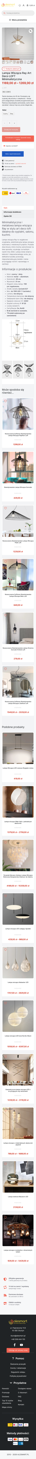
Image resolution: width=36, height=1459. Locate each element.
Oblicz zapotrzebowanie (12, 154)
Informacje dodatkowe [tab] (12, 212)
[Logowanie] (24, 5)
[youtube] (21, 1345)
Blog (20, 1401)
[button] (30, 31)
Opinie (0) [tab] (8, 216)
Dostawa (5, 1397)
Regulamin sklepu (18, 1372)
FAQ (19, 1397)
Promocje (6, 1393)
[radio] (5, 113)
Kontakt (21, 1405)
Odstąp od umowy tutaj (18, 1350)
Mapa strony (7, 1407)
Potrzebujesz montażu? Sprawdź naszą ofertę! (18, 138)
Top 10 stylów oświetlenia (7, 1402)
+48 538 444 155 (18, 1339)
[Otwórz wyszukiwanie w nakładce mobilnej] (18, 13)
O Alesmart (22, 1393)
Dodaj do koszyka (11, 130)
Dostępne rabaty (24, 1389)
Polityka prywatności (18, 1376)
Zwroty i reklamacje (18, 1368)
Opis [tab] (5, 208)
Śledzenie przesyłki (18, 1364)
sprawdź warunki (21, 163)
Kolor (4, 110)
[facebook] (15, 1345)
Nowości (5, 1389)
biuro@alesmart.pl (18, 1336)
